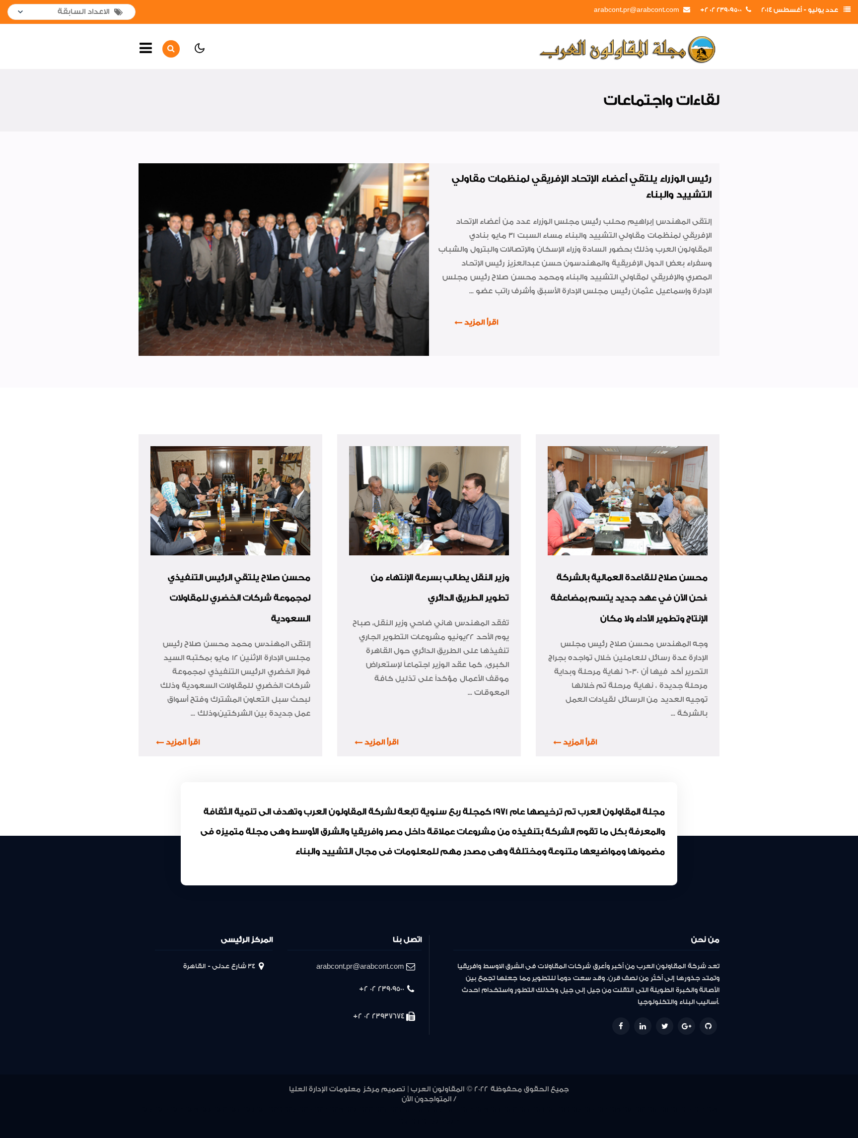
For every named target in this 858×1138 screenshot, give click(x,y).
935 (336, 1110)
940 (261, 1110)
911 (664, 1110)
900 (426, 1122)
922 (525, 1110)
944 (206, 1110)
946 (177, 1110)
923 (510, 1110)
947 (162, 1110)
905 (712, 1110)
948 (147, 1110)
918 (577, 1110)
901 (415, 1122)
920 (551, 1110)
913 (640, 1110)
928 (437, 1110)
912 (653, 1110)
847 (438, 1122)
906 (699, 1110)
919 (564, 1110)
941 (249, 1110)
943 (220, 1110)
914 (628, 1110)
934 (351, 1110)
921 (539, 1110)
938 (290, 1110)
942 (235, 1110)
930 (408, 1110)
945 (191, 1110)
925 (481, 1110)
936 (321, 1110)
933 (366, 1110)
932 (381, 1110)
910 (675, 1110)
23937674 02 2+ (378, 1016)
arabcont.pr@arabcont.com (636, 9)
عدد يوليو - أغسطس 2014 (799, 9)
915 (615, 1110)
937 (306, 1110)
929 (422, 1110)
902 (404, 1122)
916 (602, 1110)
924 (496, 1110)
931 (395, 1110)
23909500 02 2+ (721, 9)
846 (453, 1122)
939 (275, 1110)
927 (452, 1110)
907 (686, 1110)
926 (467, 1110)
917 (589, 1110)
